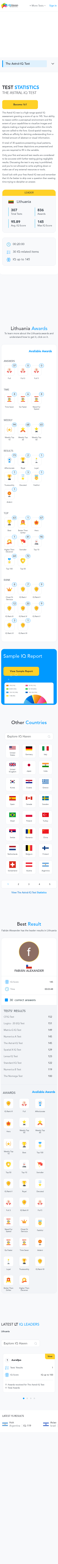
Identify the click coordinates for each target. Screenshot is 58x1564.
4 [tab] (34, 1398)
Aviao (53, 1422)
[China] (45, 831)
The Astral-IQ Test (18, 64)
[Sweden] (45, 798)
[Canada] (29, 798)
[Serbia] (12, 831)
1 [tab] (23, 1398)
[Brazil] (12, 814)
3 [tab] (30, 1398)
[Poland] (29, 814)
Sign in (53, 5)
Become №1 (20, 104)
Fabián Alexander (29, 971)
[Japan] (29, 765)
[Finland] (45, 848)
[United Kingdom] (12, 764)
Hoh (11, 1422)
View (50, 1356)
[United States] (12, 748)
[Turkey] (45, 814)
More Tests (38, 5)
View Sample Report (21, 671)
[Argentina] (45, 864)
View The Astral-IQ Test (29, 892)
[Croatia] (29, 781)
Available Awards (40, 351)
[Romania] (29, 831)
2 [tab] (27, 1398)
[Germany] (29, 748)
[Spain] (12, 798)
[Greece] (45, 781)
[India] (45, 765)
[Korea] (12, 781)
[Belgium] (29, 848)
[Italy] (45, 748)
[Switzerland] (12, 864)
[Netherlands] (12, 848)
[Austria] (29, 864)
